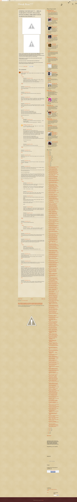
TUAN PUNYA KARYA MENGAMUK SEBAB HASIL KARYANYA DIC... (53, 176)
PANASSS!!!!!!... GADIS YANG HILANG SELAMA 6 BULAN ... (53, 398)
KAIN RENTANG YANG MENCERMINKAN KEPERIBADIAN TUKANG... (53, 411)
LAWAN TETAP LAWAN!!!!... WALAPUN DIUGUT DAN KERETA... (53, 424)
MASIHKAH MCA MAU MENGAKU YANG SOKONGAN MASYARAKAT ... (53, 345)
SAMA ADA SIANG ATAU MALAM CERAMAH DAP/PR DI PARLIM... (53, 250)
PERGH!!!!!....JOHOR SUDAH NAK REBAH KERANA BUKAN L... (53, 289)
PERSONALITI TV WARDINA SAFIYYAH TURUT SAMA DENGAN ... (53, 422)
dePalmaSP (49, 78)
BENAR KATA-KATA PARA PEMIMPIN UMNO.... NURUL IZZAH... (53, 418)
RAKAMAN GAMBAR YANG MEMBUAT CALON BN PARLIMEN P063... (53, 180)
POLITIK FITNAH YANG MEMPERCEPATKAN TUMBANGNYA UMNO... (53, 366)
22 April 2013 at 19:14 (27, 253)
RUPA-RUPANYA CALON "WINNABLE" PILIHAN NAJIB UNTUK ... (53, 317)
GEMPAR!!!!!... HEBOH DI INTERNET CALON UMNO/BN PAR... (53, 280)
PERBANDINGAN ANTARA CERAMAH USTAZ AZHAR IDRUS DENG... (53, 225)
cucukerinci (24, 124)
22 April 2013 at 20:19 (29, 129)
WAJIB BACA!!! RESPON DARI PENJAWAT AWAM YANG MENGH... (53, 198)
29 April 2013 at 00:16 (27, 280)
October (50, 158)
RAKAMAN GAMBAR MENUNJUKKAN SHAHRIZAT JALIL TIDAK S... (53, 370)
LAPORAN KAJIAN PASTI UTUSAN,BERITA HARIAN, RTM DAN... (53, 276)
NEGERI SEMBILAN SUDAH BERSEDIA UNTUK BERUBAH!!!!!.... (53, 244)
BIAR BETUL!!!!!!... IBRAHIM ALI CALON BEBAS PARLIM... (52, 315)
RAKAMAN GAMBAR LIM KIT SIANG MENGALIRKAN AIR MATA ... (53, 409)
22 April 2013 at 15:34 (27, 103)
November (50, 157)
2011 (48, 433)
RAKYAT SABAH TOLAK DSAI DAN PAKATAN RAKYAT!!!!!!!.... (53, 215)
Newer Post (20, 298)
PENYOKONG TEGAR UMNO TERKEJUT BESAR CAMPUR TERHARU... (52, 332)
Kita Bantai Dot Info (50, 131)
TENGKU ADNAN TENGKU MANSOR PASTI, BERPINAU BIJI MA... (53, 196)
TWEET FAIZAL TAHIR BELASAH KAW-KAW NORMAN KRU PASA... (53, 208)
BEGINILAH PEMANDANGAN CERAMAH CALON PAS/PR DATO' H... (53, 313)
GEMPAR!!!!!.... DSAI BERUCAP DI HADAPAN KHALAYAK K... (53, 189)
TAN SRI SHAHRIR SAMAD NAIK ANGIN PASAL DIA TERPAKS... (52, 206)
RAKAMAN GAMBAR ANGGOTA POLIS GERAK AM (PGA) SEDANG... (53, 284)
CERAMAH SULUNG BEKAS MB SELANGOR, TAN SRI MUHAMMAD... (52, 338)
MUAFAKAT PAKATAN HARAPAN (54, 112)
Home (32, 298)
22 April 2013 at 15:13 (27, 86)
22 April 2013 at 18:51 (27, 239)
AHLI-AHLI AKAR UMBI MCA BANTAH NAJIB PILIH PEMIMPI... (53, 416)
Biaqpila (49, 97)
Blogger (42, 500)
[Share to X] (31, 66)
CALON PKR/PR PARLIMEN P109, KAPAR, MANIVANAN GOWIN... (53, 393)
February (50, 429)
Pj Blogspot (49, 63)
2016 (48, 151)
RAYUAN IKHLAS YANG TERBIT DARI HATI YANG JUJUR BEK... (53, 326)
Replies (23, 76)
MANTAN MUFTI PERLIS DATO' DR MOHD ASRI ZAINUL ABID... (53, 269)
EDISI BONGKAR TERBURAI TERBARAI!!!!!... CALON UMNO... (53, 324)
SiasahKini (49, 140)
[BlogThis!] (30, 66)
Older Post (43, 298)
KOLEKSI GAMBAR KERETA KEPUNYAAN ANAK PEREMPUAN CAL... (53, 259)
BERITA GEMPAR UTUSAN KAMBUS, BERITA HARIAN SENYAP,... (53, 426)
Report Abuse (49, 435)
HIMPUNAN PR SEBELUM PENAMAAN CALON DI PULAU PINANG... (53, 407)
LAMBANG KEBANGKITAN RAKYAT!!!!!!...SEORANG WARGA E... (53, 373)
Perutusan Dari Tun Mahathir (51, 91)
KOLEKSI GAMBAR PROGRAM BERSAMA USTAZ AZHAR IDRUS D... (53, 232)
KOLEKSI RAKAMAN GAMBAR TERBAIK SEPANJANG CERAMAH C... (53, 248)
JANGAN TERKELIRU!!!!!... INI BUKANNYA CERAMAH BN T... (52, 311)
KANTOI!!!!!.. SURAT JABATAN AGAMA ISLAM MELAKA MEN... (53, 387)
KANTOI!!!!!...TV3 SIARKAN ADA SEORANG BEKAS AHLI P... (52, 204)
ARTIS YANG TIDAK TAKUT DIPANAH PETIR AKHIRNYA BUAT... (53, 167)
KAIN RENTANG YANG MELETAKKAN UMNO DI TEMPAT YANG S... (53, 362)
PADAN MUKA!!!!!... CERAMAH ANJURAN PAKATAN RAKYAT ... (53, 377)
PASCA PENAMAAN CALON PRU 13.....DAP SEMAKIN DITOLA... (52, 395)
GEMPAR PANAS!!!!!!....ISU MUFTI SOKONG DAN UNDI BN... (53, 260)
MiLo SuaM (49, 82)
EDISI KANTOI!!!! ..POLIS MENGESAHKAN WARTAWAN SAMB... (52, 320)
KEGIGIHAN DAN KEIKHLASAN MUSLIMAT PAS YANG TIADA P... (53, 178)
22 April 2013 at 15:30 (29, 78)
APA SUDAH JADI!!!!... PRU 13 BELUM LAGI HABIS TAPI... (53, 202)
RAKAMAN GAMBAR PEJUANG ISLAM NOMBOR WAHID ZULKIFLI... (53, 391)
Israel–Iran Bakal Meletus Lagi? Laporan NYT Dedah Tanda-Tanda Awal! (55, 36)
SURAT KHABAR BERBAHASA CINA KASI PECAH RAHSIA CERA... (53, 285)
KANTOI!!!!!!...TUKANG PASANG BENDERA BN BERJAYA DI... (52, 273)
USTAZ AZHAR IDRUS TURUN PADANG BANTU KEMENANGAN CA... (53, 183)
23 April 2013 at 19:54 (29, 144)
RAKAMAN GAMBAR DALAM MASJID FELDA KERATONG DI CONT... (53, 256)
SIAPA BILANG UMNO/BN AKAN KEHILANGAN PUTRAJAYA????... (53, 238)
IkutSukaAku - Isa (50, 105)
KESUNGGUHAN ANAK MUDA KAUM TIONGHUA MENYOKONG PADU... (53, 305)
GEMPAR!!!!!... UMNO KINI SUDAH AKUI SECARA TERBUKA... (53, 389)
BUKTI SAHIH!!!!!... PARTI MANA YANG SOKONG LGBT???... (52, 194)
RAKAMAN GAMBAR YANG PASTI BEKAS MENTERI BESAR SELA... (53, 368)
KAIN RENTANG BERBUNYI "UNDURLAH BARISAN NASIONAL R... (53, 403)
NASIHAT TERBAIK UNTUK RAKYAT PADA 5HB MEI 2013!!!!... (53, 209)
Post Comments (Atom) (25, 300)
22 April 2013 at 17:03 (29, 124)
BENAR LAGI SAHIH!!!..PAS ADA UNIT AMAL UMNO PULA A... (53, 307)
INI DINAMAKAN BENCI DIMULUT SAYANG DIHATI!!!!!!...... (52, 354)
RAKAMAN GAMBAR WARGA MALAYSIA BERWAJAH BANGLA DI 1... (53, 381)
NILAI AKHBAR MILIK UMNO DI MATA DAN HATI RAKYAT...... (53, 224)
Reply (22, 83)
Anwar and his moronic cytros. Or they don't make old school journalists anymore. (52, 12)
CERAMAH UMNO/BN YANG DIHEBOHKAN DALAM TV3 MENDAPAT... (52, 341)
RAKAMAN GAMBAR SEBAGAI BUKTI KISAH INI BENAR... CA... (53, 301)
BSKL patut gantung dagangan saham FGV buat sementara (52, 120)
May (49, 164)
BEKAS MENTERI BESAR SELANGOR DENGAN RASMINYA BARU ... (53, 364)
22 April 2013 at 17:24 (29, 191)
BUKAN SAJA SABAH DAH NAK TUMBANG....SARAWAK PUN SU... (53, 343)
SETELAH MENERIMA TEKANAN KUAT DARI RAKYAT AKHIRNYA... (53, 400)
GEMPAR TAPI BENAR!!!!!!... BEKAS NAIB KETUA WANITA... (53, 358)
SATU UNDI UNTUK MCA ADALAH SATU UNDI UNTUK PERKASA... (53, 278)
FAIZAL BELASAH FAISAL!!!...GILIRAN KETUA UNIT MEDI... (53, 192)
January (50, 430)
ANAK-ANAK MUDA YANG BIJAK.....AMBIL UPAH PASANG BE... (53, 242)
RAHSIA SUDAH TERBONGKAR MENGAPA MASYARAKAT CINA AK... (53, 348)
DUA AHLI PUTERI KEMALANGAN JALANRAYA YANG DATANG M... (53, 239)
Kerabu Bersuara (50, 34)
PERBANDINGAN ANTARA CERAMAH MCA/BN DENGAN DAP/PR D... (53, 254)
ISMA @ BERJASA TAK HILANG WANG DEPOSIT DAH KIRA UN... (53, 282)
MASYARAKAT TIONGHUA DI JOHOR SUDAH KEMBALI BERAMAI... (53, 187)
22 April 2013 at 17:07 (27, 166)
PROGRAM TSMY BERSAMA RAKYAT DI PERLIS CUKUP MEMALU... (53, 227)
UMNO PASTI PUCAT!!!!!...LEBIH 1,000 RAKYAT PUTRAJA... (53, 291)
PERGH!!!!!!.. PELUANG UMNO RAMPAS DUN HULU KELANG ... (53, 334)
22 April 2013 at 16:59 (27, 160)
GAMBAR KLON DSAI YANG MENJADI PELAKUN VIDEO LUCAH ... (53, 405)
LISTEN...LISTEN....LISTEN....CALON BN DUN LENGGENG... (53, 175)
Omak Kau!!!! (25, 4)
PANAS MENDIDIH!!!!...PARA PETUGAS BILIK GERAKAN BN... (53, 287)
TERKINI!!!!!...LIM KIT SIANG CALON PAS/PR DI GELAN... (53, 419)
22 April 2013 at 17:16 (27, 221)
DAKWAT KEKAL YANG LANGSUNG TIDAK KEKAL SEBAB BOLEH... (53, 173)
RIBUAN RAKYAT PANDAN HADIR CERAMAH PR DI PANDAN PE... (53, 297)
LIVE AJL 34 (53, 98)
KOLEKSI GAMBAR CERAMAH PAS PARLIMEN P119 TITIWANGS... (53, 336)
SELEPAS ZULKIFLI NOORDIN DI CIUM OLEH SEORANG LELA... (52, 322)
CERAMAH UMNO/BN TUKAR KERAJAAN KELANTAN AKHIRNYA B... (53, 218)
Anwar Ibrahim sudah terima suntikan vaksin (54, 83)
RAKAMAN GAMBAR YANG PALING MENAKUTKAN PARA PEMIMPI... (53, 383)
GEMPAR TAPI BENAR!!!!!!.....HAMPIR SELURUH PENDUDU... (53, 229)
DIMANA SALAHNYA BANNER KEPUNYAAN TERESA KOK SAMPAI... (52, 271)
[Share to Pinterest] (32, 66)
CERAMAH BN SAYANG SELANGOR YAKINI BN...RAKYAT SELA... (53, 220)
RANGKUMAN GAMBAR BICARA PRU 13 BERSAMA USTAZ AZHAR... (53, 262)
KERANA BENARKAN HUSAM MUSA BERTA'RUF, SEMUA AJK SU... (53, 295)
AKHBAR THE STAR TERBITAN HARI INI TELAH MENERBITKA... (53, 385)
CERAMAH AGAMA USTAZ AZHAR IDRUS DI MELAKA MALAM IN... (53, 379)
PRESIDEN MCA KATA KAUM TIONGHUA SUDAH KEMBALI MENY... (52, 267)
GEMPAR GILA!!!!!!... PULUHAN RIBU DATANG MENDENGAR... (53, 293)
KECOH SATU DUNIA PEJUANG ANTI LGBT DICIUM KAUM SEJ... (53, 396)
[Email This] (29, 66)
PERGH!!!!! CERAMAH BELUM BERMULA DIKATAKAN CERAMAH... (53, 356)
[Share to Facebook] (32, 66)
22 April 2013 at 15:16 (27, 92)
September (50, 159)
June (49, 163)
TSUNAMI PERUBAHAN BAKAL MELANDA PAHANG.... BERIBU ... (53, 185)
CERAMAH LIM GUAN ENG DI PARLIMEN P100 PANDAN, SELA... (53, 264)
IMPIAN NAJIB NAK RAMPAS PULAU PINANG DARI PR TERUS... (53, 190)
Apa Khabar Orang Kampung (52, 57)
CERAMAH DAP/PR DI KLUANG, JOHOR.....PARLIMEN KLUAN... (53, 213)
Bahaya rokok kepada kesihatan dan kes (54, 27)
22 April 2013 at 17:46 (29, 226)
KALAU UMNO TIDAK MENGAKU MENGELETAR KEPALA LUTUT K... (53, 309)
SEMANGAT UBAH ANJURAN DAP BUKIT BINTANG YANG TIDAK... (53, 236)
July (49, 162)
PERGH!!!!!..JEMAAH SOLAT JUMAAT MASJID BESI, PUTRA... (53, 252)
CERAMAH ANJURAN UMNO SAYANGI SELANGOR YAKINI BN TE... (53, 246)
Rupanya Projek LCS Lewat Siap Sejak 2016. (55, 72)
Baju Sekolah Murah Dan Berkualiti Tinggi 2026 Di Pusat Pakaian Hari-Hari (55, 19)
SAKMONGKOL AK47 (51, 10)
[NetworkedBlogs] (53, 470)
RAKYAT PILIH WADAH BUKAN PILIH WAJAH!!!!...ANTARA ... (53, 222)
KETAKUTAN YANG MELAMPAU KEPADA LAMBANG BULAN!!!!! (52, 169)
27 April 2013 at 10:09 (27, 266)
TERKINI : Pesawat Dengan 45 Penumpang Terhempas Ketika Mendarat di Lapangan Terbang (55, 133)
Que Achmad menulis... (51, 17)
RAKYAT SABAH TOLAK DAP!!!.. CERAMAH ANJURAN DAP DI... (52, 327)
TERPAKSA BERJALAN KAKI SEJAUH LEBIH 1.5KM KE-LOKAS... (53, 234)
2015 (48, 152)
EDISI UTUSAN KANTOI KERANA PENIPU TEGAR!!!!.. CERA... (52, 375)
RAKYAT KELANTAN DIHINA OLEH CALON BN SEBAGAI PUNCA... (53, 171)
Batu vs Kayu (50, 90)
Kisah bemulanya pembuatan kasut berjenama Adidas (54, 44)
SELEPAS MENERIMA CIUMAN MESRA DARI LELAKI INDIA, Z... (53, 299)
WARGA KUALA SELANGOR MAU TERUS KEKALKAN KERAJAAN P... (53, 350)
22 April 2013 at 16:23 (30, 119)
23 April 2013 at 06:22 (29, 246)
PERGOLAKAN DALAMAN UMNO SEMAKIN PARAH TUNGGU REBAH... (52, 414)
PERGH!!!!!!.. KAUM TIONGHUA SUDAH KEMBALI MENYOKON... (53, 329)
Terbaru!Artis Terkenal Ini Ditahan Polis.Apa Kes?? (55, 142)
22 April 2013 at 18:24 (27, 233)
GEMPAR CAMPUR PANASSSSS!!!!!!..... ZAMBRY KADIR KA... (52, 352)
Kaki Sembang (50, 125)
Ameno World (50, 71)
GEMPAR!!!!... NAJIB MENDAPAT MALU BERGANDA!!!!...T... (52, 360)
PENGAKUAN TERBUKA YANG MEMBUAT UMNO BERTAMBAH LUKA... (53, 303)
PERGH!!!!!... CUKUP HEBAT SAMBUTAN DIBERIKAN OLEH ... (53, 211)
